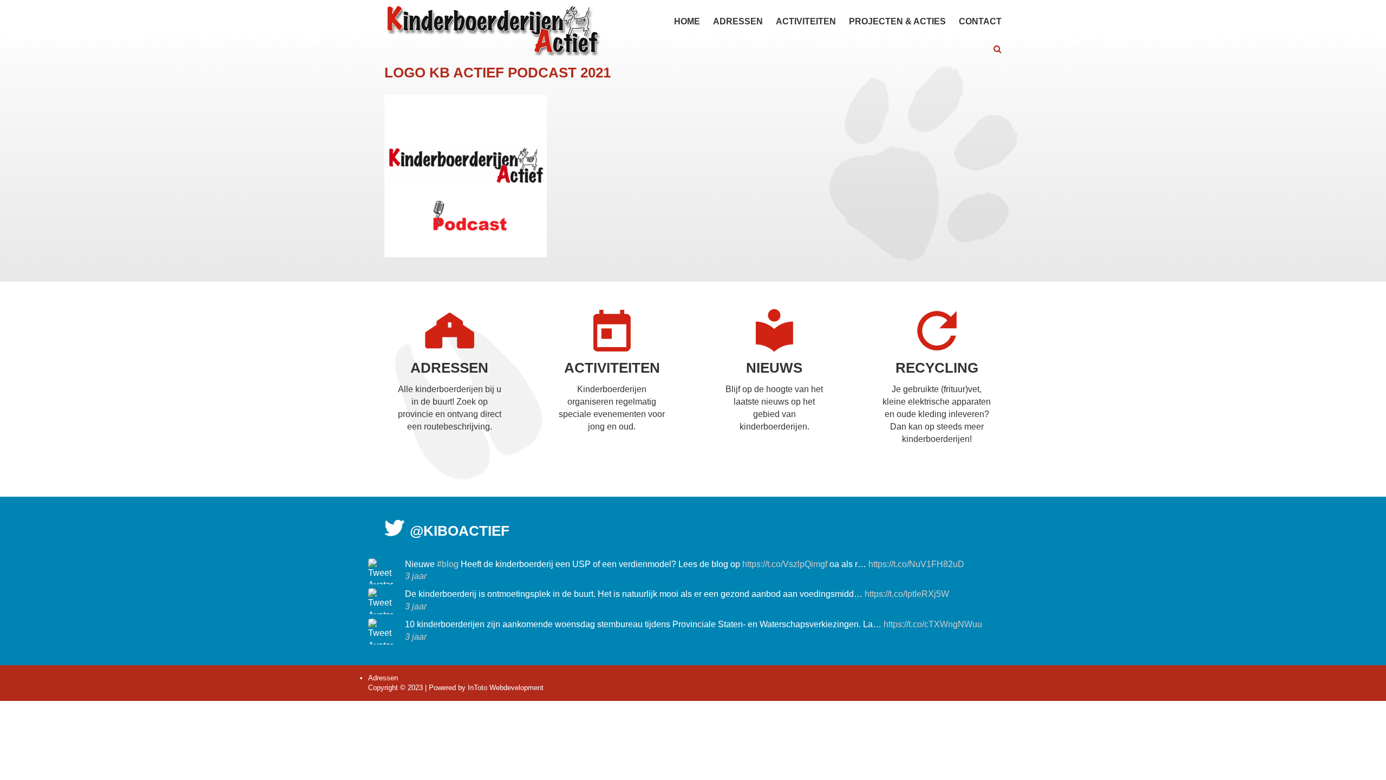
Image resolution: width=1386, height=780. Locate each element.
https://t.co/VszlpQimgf (784, 564)
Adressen (738, 21)
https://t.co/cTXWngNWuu (933, 624)
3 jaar (416, 576)
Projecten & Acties (897, 21)
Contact (980, 21)
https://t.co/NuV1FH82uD (916, 564)
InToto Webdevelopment (506, 688)
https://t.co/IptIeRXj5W (907, 594)
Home (687, 21)
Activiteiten (806, 21)
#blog (448, 564)
